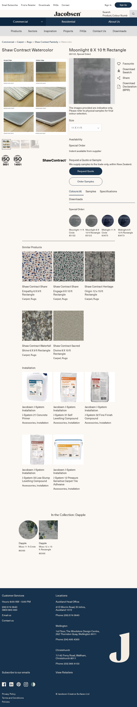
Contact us (8, 620)
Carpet (20, 42)
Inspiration (50, 31)
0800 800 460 (9, 610)
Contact (65, 5)
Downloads (44, 5)
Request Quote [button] (85, 171)
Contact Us (99, 31)
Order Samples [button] (85, 181)
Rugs (29, 42)
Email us (6, 615)
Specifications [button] (108, 191)
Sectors (32, 31)
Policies (6, 701)
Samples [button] (91, 191)
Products (16, 31)
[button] (125, 71)
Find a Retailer (28, 5)
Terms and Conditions (13, 697)
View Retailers (64, 672)
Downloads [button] (76, 199)
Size (71, 120)
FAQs (56, 5)
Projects (68, 31)
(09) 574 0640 (9, 607)
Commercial (20, 21)
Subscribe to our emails (16, 672)
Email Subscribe (10, 5)
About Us (114, 21)
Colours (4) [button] (75, 191)
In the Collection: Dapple (68, 515)
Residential (68, 21)
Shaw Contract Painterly (46, 42)
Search (106, 12)
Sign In (108, 5)
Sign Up (123, 5)
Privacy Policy (9, 693)
